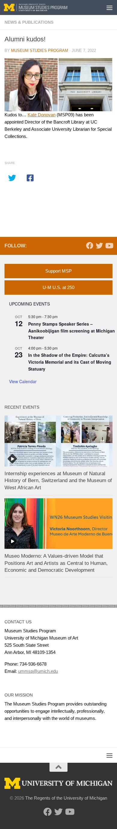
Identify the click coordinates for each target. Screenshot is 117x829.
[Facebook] (89, 245)
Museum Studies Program (39, 50)
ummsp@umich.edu (38, 671)
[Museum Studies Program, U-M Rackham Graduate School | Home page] (46, 7)
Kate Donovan (42, 114)
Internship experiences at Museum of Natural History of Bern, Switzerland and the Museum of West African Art (58, 481)
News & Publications (28, 22)
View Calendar (23, 381)
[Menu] (109, 7)
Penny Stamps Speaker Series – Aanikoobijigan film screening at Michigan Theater (71, 330)
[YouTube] (108, 245)
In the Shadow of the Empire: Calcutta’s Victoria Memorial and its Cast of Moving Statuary (69, 361)
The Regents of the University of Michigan (66, 798)
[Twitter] (99, 245)
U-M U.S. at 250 (58, 287)
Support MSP (58, 270)
